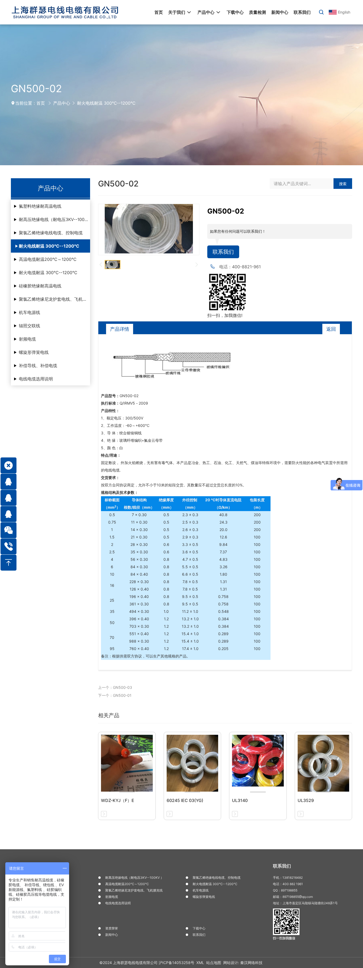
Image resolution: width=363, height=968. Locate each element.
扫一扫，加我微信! (224, 315)
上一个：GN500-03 (115, 687)
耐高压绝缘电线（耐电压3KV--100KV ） (54, 219)
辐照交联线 (29, 325)
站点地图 (213, 962)
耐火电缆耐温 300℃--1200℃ (48, 272)
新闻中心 (111, 935)
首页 (40, 103)
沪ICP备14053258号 (176, 962)
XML (200, 962)
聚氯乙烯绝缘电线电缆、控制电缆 (51, 232)
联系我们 (223, 252)
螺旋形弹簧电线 (34, 352)
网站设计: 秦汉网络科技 (243, 962)
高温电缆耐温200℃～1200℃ (48, 259)
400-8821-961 (246, 266)
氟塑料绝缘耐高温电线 (40, 206)
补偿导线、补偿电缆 (38, 365)
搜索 (343, 183)
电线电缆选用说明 (36, 378)
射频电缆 (27, 339)
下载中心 (199, 928)
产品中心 (61, 103)
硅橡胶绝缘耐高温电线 (40, 285)
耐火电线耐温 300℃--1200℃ (106, 103)
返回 (331, 329)
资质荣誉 (111, 928)
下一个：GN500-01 (115, 695)
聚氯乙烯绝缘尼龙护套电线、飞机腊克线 (54, 299)
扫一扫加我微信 (284, 938)
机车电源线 (29, 312)
